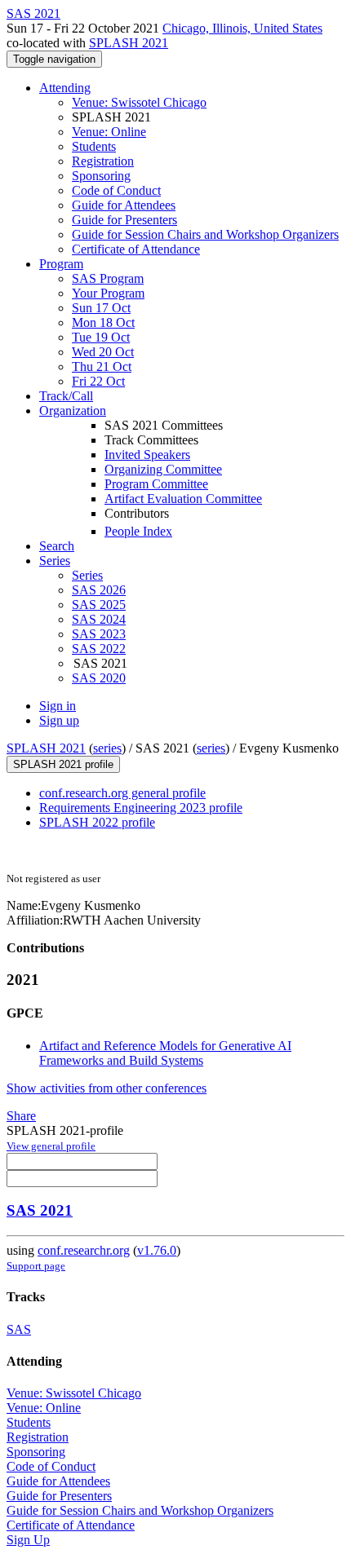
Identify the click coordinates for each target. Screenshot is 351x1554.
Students (94, 146)
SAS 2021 (40, 1210)
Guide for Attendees (124, 205)
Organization (72, 410)
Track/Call (66, 396)
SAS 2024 (99, 619)
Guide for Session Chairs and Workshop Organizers (205, 234)
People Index (138, 531)
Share (21, 1116)
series (107, 748)
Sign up (59, 720)
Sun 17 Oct (101, 308)
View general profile (51, 1146)
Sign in (57, 706)
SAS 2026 (99, 590)
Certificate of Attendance (136, 249)
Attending (65, 88)
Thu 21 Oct (101, 366)
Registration (103, 161)
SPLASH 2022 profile (97, 822)
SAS (19, 1329)
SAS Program (108, 278)
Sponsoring (101, 176)
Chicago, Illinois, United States (242, 28)
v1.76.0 (156, 1250)
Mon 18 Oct (103, 322)
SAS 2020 (99, 678)
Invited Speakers (147, 454)
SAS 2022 (99, 649)
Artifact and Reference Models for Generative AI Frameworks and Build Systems (165, 1053)
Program (61, 264)
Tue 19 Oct (101, 337)
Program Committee (156, 484)
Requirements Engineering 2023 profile (140, 808)
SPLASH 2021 (128, 43)
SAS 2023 (99, 634)
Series (87, 575)
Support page (36, 1266)
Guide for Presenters (124, 220)
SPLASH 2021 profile (63, 764)
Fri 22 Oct (98, 381)
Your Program (108, 293)
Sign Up (28, 1540)
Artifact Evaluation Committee (183, 498)
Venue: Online (109, 132)
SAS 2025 (99, 604)
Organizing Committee (163, 469)
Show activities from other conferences (107, 1088)
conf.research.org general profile (122, 793)
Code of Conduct (116, 190)
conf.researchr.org (84, 1250)
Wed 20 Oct (103, 352)
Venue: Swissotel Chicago (139, 102)
